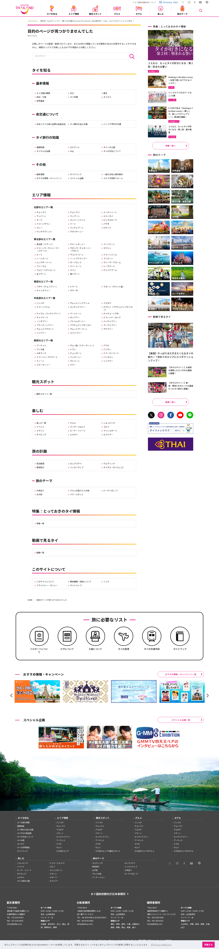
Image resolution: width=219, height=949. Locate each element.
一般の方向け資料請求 (113, 174)
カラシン (107, 248)
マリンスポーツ (110, 430)
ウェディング (109, 463)
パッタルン (108, 357)
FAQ (72, 151)
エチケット (75, 147)
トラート (74, 286)
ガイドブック (76, 174)
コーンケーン (109, 244)
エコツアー (108, 434)
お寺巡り (40, 490)
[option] (109, 20)
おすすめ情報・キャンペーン (49, 178)
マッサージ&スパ (77, 426)
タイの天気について (112, 151)
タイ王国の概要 (43, 93)
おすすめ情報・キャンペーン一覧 (180, 674)
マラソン (40, 430)
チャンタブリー (43, 290)
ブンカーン (108, 258)
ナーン (73, 223)
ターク (39, 220)
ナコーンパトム (43, 307)
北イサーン (41, 274)
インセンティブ (76, 467)
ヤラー (73, 364)
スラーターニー (43, 364)
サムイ (59, 847)
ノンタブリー (42, 321)
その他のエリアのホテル (183, 851)
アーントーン (75, 313)
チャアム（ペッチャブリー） (49, 313)
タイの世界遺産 (23, 847)
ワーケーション (98, 877)
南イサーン (75, 274)
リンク (106, 581)
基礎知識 (40, 147)
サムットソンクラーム (79, 303)
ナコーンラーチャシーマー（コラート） (48, 249)
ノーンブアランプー (78, 258)
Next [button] (193, 20)
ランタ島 (40, 349)
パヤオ (106, 223)
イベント (40, 426)
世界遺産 (40, 100)
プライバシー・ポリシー (47, 585)
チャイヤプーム (110, 270)
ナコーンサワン (43, 223)
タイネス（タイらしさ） (114, 467)
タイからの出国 (43, 151)
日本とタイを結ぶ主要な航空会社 (51, 124)
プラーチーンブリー (45, 325)
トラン (73, 349)
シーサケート (109, 266)
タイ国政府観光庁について (145, 2)
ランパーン (41, 216)
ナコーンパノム (110, 254)
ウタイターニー (76, 231)
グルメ (73, 422)
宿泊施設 (40, 463)
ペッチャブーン (76, 227)
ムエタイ (74, 434)
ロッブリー (75, 317)
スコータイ (108, 216)
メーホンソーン (110, 212)
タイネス (107, 97)
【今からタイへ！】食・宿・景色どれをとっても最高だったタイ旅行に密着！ (180, 385)
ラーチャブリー (110, 325)
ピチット (107, 227)
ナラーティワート (111, 353)
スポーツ (53, 877)
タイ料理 (74, 97)
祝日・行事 (41, 97)
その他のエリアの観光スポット (107, 851)
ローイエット (76, 262)
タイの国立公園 (23, 881)
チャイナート (42, 317)
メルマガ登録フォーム (113, 178)
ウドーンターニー (77, 244)
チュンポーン (75, 353)
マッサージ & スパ (57, 863)
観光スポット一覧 (44, 394)
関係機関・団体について (80, 581)
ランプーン (75, 216)
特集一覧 (40, 523)
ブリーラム (41, 266)
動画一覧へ (170, 402)
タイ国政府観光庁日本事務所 (108, 894)
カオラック (41, 353)
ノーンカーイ (42, 258)
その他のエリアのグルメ (144, 851)
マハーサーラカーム (112, 262)
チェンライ (75, 212)
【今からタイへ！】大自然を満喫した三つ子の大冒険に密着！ (180, 370)
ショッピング (109, 422)
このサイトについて (45, 581)
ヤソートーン (75, 266)
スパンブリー (76, 332)
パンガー (107, 349)
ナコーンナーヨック (112, 317)
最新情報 (40, 174)
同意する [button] (208, 944)
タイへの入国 (109, 147)
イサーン (59, 833)
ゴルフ (106, 426)
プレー (39, 227)
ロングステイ (76, 463)
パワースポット (76, 494)
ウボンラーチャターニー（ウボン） (80, 249)
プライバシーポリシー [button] (161, 944)
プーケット (41, 345)
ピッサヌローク (110, 220)
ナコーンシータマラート (47, 357)
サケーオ (74, 290)
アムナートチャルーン (46, 270)
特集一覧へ (170, 145)
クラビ (106, 345)
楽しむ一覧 (41, 422)
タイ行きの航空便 (24, 833)
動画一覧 (40, 552)
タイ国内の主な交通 (78, 124)
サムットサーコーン (78, 329)
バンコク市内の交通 (112, 124)
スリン (73, 270)
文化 (72, 93)
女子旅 (39, 494)
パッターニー (76, 357)
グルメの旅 (96, 873)
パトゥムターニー (78, 321)
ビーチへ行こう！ (111, 490)
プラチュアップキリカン (80, 325)
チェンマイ (41, 212)
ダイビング (41, 434)
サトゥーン (75, 360)
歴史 (105, 93)
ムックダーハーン (44, 262)
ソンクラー (108, 360)
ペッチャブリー (110, 321)
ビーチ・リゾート (78, 430)
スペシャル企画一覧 (180, 719)
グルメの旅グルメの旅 (79, 490)
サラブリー (108, 329)
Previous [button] (25, 20)
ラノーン (40, 360)
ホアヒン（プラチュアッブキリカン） (117, 308)
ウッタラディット (44, 231)
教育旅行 (40, 467)
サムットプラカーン (45, 329)
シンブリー (41, 332)
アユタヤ (107, 303)
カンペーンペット (77, 220)
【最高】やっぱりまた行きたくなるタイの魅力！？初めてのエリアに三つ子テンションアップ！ (170, 356)
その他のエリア (62, 851)
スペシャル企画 (76, 178)
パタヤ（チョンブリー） (47, 286)
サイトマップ (76, 585)
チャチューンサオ (111, 313)
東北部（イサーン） (45, 244)
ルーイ (39, 254)
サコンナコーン (76, 254)
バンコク (40, 303)
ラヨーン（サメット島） (114, 286)
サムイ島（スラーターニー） (82, 345)
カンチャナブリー (78, 307)
